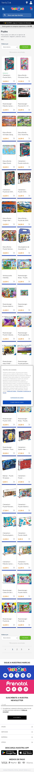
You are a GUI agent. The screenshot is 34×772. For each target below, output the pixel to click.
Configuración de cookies (17, 397)
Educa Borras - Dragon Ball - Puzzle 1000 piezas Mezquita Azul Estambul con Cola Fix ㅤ (8, 219)
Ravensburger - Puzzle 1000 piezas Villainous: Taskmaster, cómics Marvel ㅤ (8, 420)
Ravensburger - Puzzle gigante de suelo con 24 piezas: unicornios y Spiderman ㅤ (24, 334)
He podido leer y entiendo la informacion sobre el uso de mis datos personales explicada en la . (17, 710)
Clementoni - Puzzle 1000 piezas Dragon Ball (22, 191)
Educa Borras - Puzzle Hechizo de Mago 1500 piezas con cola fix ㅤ (8, 248)
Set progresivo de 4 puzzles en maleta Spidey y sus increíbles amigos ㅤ (23, 248)
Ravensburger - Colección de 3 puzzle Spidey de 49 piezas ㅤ (8, 591)
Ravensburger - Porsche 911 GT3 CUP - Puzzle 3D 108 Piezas (23, 105)
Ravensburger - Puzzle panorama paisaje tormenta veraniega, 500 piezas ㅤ (23, 362)
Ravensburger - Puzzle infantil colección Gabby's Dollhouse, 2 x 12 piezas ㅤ (24, 591)
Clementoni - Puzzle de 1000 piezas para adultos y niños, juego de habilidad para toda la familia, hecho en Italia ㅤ (8, 191)
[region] (17, 386)
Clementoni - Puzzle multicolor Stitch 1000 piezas (23, 162)
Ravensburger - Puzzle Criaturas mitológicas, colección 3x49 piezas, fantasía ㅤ (8, 334)
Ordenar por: (4, 44)
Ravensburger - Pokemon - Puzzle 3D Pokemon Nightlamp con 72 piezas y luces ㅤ (8, 448)
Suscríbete (17, 717)
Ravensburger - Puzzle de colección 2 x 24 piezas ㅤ (8, 620)
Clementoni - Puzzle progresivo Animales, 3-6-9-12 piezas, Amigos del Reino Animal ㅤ (8, 534)
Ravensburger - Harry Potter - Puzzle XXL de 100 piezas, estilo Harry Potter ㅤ (8, 362)
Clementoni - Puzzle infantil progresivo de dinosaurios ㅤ (22, 534)
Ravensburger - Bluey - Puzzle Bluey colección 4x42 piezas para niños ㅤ (23, 420)
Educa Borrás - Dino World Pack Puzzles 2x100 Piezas (23, 134)
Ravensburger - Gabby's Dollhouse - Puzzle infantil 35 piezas (23, 305)
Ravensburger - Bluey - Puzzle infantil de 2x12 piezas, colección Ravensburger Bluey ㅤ (23, 277)
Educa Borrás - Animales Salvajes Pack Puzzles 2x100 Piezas (8, 134)
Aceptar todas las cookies (16, 402)
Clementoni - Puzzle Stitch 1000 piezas (7, 76)
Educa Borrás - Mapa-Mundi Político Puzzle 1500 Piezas (7, 162)
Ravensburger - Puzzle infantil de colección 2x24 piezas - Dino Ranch (8, 305)
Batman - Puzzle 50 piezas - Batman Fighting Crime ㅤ (8, 477)
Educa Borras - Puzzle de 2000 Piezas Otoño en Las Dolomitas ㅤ (23, 219)
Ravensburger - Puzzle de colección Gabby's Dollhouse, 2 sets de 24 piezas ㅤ (24, 620)
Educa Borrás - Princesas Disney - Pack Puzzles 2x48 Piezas (23, 76)
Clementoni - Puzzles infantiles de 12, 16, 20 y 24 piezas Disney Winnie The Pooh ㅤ (24, 563)
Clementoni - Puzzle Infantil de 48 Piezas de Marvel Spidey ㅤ (23, 506)
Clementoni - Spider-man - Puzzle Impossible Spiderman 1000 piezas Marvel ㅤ (24, 448)
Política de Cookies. (11, 391)
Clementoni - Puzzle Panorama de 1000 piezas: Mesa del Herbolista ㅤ (8, 506)
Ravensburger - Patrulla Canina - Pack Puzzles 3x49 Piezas (8, 105)
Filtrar (25, 47)
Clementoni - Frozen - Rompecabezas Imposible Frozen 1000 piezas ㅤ (23, 477)
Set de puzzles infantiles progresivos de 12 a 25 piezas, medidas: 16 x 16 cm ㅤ (8, 277)
